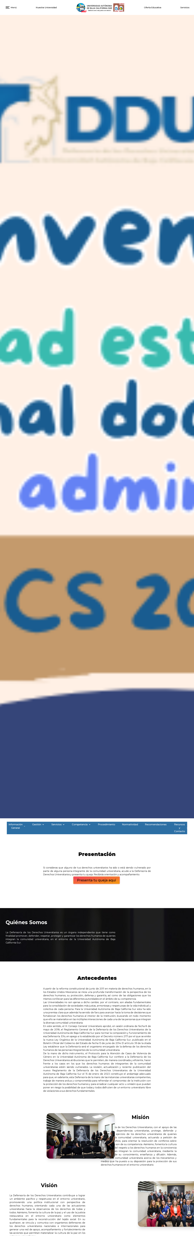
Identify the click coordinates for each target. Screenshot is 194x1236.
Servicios (56, 824)
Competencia (80, 824)
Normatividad (130, 824)
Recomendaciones (156, 824)
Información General (16, 826)
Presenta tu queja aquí (96, 880)
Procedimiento (106, 824)
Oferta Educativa (152, 7)
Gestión (36, 824)
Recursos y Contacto (179, 828)
